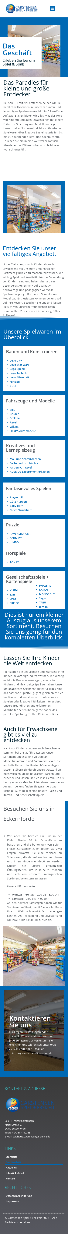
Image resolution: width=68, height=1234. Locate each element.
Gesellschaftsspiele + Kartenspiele (27, 579)
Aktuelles (11, 1167)
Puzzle (12, 525)
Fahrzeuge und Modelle (30, 401)
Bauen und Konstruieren (32, 351)
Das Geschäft (13, 1162)
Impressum (12, 1201)
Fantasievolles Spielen (28, 488)
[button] (52, 8)
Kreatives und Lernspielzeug (20, 448)
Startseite (11, 1156)
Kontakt (10, 1178)
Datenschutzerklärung (19, 1195)
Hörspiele (16, 553)
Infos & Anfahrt (15, 1173)
